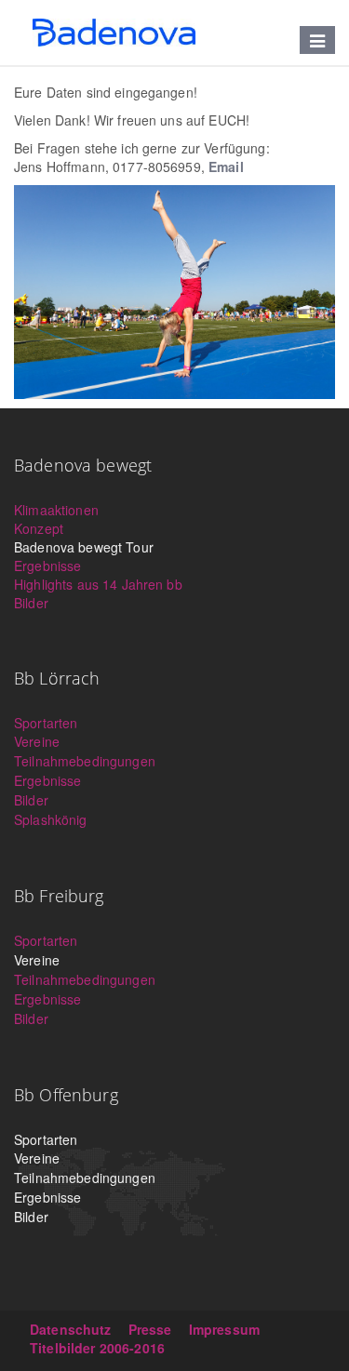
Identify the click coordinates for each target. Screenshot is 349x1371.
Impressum (224, 1329)
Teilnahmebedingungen (84, 761)
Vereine (37, 741)
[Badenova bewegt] (114, 32)
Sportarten (45, 722)
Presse (150, 1329)
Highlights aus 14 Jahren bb (98, 584)
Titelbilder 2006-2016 (97, 1347)
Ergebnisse (47, 565)
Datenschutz (71, 1329)
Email (226, 166)
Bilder (31, 602)
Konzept (38, 528)
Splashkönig (50, 819)
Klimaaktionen (56, 509)
